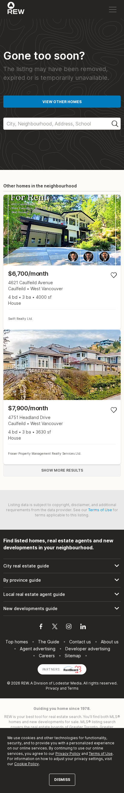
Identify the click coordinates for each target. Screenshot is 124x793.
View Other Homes (62, 101)
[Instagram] (69, 627)
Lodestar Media (67, 683)
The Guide (48, 641)
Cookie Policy (26, 764)
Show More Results (62, 470)
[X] (54, 627)
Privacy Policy (67, 753)
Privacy (52, 688)
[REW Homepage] (16, 9)
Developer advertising (87, 648)
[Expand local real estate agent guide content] (62, 594)
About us (110, 641)
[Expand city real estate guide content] (62, 566)
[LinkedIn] (83, 627)
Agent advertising (37, 648)
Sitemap (73, 655)
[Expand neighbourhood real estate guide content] (62, 580)
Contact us (80, 641)
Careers (47, 655)
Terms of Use (100, 510)
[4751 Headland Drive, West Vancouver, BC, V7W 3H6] (62, 397)
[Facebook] (41, 627)
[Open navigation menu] (112, 9)
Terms (73, 688)
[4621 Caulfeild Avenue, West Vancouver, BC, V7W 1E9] (62, 262)
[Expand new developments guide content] (62, 609)
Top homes (16, 641)
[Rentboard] (73, 668)
